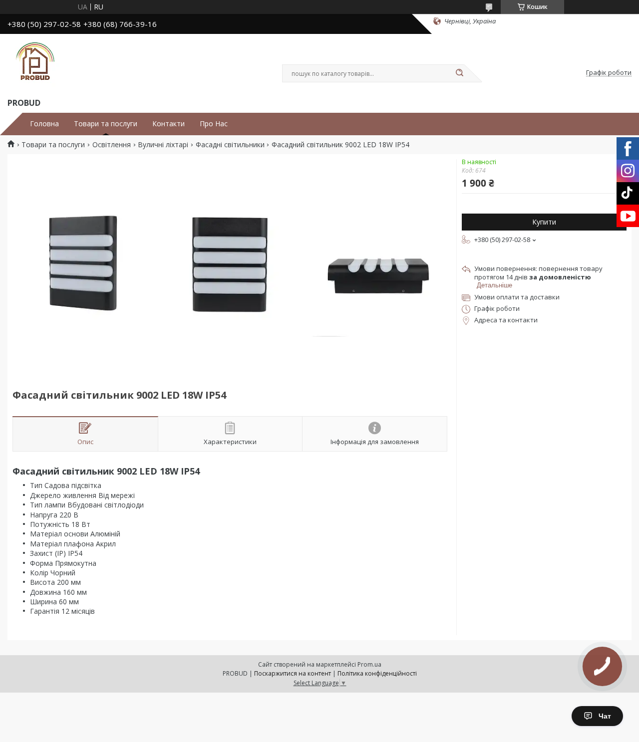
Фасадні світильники (230, 144)
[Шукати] (459, 73)
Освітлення (111, 144)
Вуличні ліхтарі (163, 144)
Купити (544, 222)
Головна (44, 123)
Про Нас (214, 123)
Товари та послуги (105, 123)
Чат (605, 716)
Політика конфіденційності (377, 673)
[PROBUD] (34, 64)
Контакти (168, 123)
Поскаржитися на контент (292, 673)
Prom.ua (369, 664)
